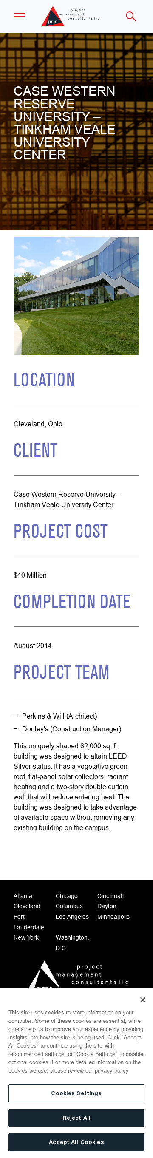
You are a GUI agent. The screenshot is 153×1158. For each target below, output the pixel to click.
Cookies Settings (76, 1093)
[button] (19, 16)
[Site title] (70, 16)
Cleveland (27, 906)
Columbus (69, 906)
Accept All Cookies (76, 1142)
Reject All (76, 1118)
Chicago (67, 895)
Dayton (106, 906)
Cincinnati (110, 895)
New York (26, 937)
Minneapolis (113, 916)
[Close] (142, 1000)
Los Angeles (72, 916)
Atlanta (23, 895)
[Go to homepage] (76, 978)
